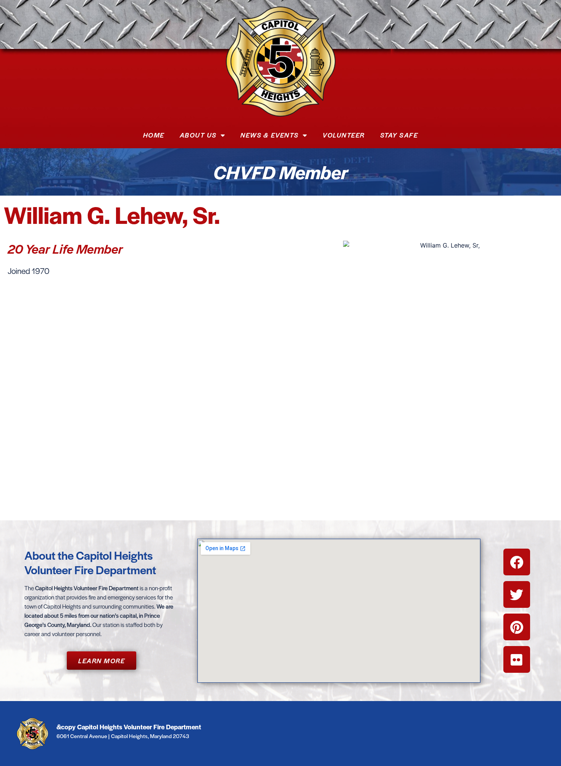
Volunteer (343, 134)
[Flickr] (516, 659)
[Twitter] (516, 594)
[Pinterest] (516, 627)
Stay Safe (399, 134)
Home (153, 134)
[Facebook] (516, 562)
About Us (198, 134)
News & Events (269, 134)
